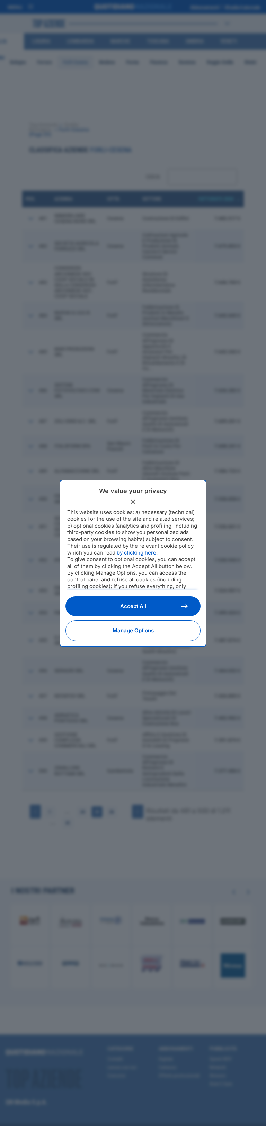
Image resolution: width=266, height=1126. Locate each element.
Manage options (133, 630)
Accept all (133, 606)
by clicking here (136, 552)
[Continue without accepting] (133, 501)
